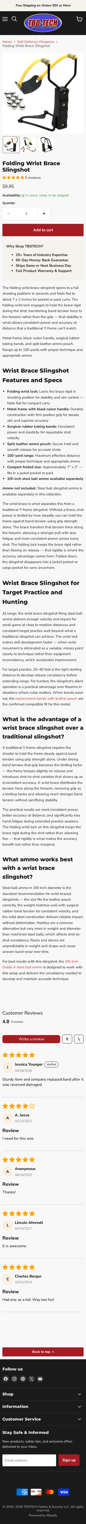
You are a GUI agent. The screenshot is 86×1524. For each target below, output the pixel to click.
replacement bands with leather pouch (46, 698)
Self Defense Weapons (35, 42)
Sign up (69, 1460)
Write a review (31, 1039)
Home (7, 42)
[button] (11, 145)
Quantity (8, 203)
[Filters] (67, 1039)
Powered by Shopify (43, 1515)
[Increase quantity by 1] (44, 213)
